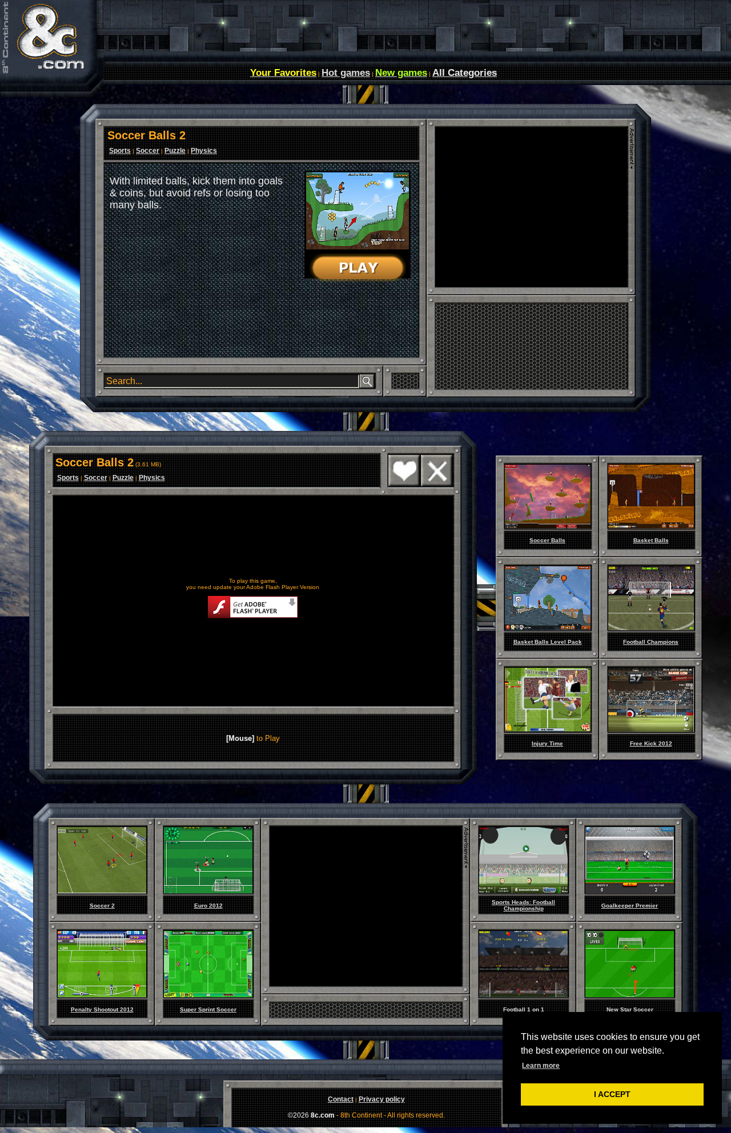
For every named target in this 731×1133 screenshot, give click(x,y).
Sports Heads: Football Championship (523, 905)
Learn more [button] (541, 1066)
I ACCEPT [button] (612, 1094)
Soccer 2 (102, 905)
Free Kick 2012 (651, 743)
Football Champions (650, 642)
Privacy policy (382, 1099)
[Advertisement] (531, 207)
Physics (204, 151)
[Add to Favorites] (404, 485)
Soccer (147, 151)
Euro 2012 (208, 905)
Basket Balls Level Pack (547, 642)
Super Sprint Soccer (208, 1009)
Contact (341, 1099)
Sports (120, 151)
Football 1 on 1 (523, 1009)
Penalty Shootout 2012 (102, 1009)
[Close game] (436, 485)
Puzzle (175, 151)
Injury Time (547, 743)
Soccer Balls (547, 540)
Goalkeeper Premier (629, 905)
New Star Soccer (630, 1009)
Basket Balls (651, 540)
